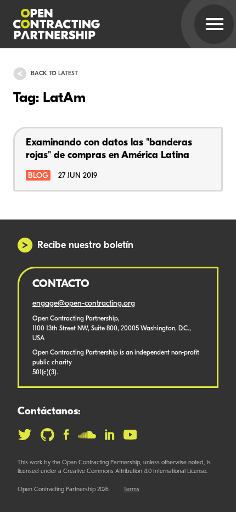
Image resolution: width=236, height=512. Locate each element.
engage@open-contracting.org (83, 304)
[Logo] (104, 24)
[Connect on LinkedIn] (110, 434)
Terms (131, 490)
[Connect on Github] (47, 434)
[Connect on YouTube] (130, 435)
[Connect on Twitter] (25, 434)
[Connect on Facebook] (66, 434)
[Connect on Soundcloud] (87, 434)
